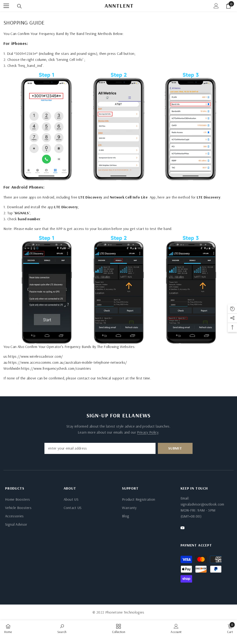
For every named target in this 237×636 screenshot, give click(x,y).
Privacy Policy (147, 432)
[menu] (6, 6)
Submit (175, 448)
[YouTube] (182, 528)
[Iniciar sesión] (216, 5)
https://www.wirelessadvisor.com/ (35, 356)
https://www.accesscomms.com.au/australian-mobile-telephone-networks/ (67, 362)
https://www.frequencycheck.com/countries (56, 368)
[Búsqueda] (19, 6)
